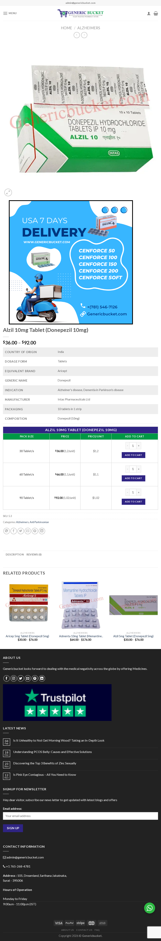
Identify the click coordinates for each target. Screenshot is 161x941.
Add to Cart (133, 455)
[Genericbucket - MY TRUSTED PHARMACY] (81, 13)
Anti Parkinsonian (39, 522)
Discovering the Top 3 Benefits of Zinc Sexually (44, 763)
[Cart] (156, 13)
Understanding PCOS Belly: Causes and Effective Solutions (52, 752)
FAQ (97, 929)
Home (66, 28)
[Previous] (3, 614)
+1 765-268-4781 (18, 866)
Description (15, 554)
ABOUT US (67, 929)
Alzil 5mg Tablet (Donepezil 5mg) (133, 636)
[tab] (15, 554)
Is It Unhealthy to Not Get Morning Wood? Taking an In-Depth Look (58, 740)
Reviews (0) (34, 554)
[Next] (158, 614)
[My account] (149, 13)
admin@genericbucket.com (25, 857)
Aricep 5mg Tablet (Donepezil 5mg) (27, 636)
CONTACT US (84, 929)
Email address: (12, 808)
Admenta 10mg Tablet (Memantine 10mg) (80, 636)
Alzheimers (88, 28)
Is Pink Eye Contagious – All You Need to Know (44, 774)
